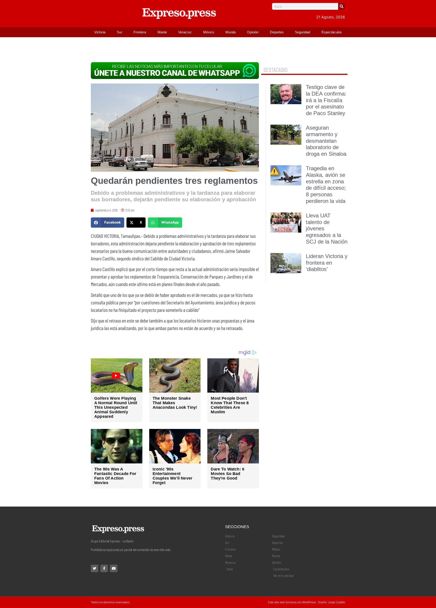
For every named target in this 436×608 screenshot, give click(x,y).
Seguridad (302, 32)
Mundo (230, 32)
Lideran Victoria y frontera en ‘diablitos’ (326, 262)
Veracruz (185, 32)
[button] (107, 222)
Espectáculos (332, 32)
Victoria (99, 32)
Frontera (140, 32)
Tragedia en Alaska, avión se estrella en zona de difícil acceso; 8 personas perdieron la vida (326, 184)
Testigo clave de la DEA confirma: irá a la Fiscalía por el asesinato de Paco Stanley (326, 100)
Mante (162, 32)
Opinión (252, 32)
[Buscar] (341, 6)
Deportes (277, 32)
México (208, 32)
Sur (119, 32)
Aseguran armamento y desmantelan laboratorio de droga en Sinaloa (326, 141)
